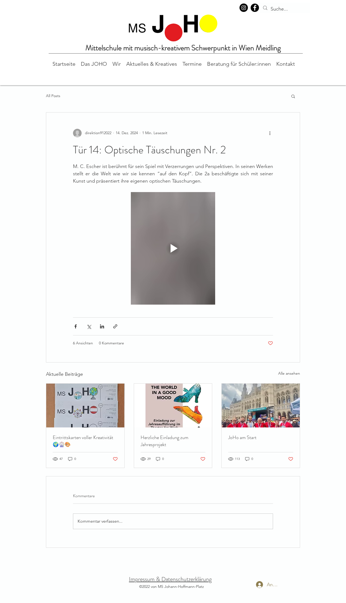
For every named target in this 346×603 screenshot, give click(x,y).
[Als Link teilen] (115, 326)
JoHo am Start (242, 437)
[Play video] (173, 248)
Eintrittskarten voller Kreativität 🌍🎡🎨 (83, 441)
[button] (94, 63)
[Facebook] (255, 8)
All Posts (53, 95)
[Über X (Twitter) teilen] (88, 326)
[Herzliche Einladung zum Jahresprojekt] (173, 405)
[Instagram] (243, 8)
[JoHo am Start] (261, 405)
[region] (173, 32)
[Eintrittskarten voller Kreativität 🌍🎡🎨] (85, 405)
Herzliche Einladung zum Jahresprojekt (164, 441)
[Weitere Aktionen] (270, 133)
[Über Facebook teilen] (75, 326)
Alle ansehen (289, 373)
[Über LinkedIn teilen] (102, 326)
